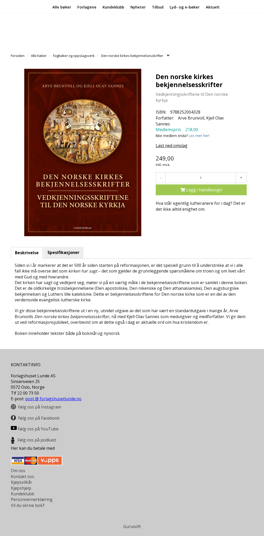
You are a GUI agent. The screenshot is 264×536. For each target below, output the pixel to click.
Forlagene (86, 6)
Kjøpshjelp (21, 488)
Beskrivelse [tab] (27, 253)
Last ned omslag (171, 145)
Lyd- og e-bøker (185, 6)
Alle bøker (61, 6)
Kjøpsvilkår (21, 482)
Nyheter (138, 6)
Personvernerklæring (32, 499)
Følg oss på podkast (37, 440)
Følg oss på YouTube (38, 429)
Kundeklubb (113, 6)
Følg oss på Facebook (39, 418)
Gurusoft (132, 526)
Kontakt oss (22, 476)
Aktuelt (213, 6)
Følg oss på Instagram (39, 407)
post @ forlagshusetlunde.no (53, 399)
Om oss (18, 470)
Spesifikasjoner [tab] (63, 252)
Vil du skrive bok (27, 505)
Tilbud (157, 6)
